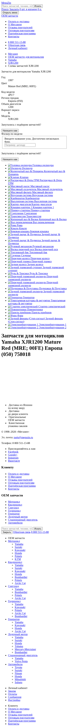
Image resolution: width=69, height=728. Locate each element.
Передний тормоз (41, 261)
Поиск (5, 9)
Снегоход (13, 507)
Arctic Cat (20, 583)
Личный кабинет (17, 48)
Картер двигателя (41, 204)
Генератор (28, 297)
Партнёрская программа (22, 33)
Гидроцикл (14, 510)
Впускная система (42, 195)
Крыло (23, 228)
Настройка (14, 700)
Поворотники (35, 309)
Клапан (24, 177)
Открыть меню (10, 12)
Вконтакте (14, 460)
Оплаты (12, 694)
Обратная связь (16, 45)
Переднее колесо (40, 258)
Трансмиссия (33, 216)
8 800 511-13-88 (17, 42)
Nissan (18, 673)
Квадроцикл (15, 504)
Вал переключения (43, 222)
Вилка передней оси (46, 249)
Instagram (13, 457)
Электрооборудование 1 (52, 324)
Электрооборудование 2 (52, 327)
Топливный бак (38, 252)
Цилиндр (27, 168)
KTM (18, 559)
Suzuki (18, 547)
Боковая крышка (39, 231)
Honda (18, 553)
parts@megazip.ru (23, 437)
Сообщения (14, 697)
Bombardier (21, 577)
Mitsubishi (20, 679)
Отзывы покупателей (20, 27)
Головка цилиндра (43, 165)
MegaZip (6, 2)
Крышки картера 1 (43, 207)
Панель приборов (41, 312)
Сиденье (26, 255)
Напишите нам (10, 130)
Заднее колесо (35, 264)
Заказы (12, 691)
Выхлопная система (45, 201)
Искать (37, 6)
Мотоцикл (14, 501)
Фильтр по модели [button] (11, 133)
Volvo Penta (21, 661)
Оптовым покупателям (21, 30)
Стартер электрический (51, 306)
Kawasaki (20, 550)
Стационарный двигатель (23, 519)
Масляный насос (40, 186)
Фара (20, 315)
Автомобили (15, 522)
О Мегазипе (15, 24)
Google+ (12, 454)
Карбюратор (32, 198)
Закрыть (7, 532)
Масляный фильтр (42, 192)
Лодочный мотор (18, 516)
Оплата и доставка (18, 21)
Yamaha (19, 544)
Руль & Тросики (39, 273)
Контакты (13, 36)
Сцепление (30, 213)
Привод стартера (40, 210)
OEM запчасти (9, 15)
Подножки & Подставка (53, 288)
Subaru (18, 682)
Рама (19, 225)
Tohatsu (19, 646)
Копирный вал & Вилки (53, 219)
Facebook (13, 451)
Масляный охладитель (50, 189)
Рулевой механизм (43, 246)
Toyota (18, 667)
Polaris (18, 556)
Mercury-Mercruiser (25, 649)
